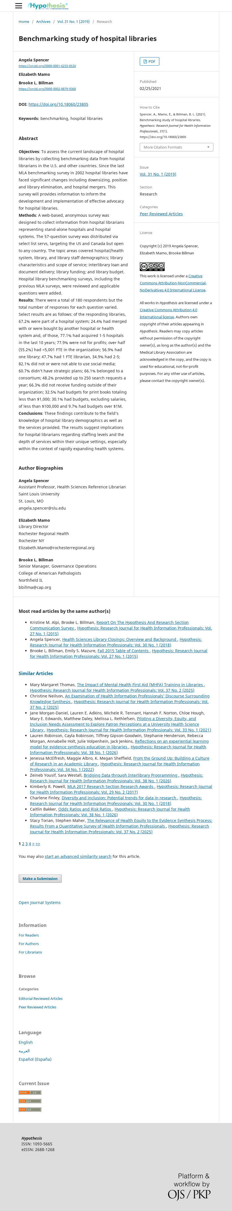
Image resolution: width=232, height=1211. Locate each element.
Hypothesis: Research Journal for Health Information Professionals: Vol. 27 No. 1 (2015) (118, 653)
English (26, 1042)
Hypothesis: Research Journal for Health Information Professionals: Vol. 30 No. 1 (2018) (116, 642)
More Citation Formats (163, 147)
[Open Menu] (18, 5)
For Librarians (30, 952)
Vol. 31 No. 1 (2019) (73, 21)
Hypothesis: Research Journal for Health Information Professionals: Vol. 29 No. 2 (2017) (121, 789)
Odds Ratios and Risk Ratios (85, 809)
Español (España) (35, 1059)
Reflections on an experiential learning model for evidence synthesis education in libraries (119, 744)
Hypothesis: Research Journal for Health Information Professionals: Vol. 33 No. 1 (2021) (129, 730)
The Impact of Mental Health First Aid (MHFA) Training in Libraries (140, 684)
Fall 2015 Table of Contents (124, 650)
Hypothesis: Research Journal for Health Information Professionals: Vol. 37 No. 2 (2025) (112, 690)
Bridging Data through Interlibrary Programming (131, 775)
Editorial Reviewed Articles (41, 998)
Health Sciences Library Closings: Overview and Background (119, 639)
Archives (43, 21)
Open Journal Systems (40, 902)
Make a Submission (40, 878)
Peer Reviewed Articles (161, 213)
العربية (24, 1050)
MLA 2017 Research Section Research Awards (110, 786)
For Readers (29, 935)
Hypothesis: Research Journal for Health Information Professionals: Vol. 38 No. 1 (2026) (116, 777)
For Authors (29, 943)
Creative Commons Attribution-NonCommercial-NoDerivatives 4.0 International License (173, 283)
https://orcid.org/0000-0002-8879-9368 (47, 89)
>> (38, 843)
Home (24, 21)
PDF (151, 61)
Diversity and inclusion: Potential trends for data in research (119, 797)
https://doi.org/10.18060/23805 (58, 104)
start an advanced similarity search (78, 856)
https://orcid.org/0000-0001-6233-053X (47, 66)
